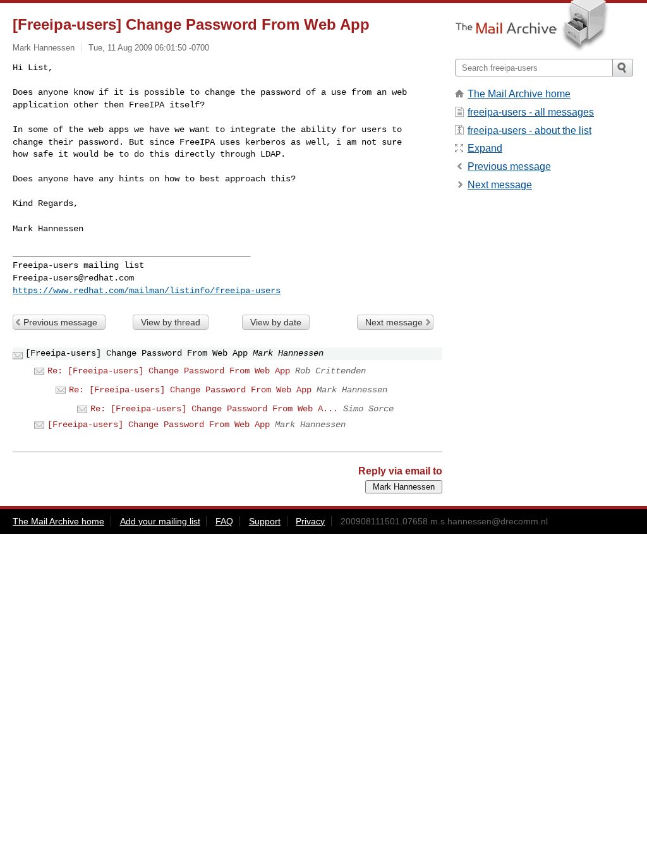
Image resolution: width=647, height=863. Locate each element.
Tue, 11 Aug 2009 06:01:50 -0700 (148, 47)
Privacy (310, 521)
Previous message (60, 322)
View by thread (170, 322)
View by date (275, 322)
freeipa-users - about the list (529, 130)
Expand (485, 148)
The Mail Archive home (519, 93)
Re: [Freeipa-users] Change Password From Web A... (214, 409)
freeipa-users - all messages (531, 112)
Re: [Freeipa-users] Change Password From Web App (168, 371)
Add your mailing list (160, 521)
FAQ (224, 521)
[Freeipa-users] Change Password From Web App (158, 424)
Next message (394, 322)
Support (265, 521)
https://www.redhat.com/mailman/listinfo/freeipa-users (147, 291)
